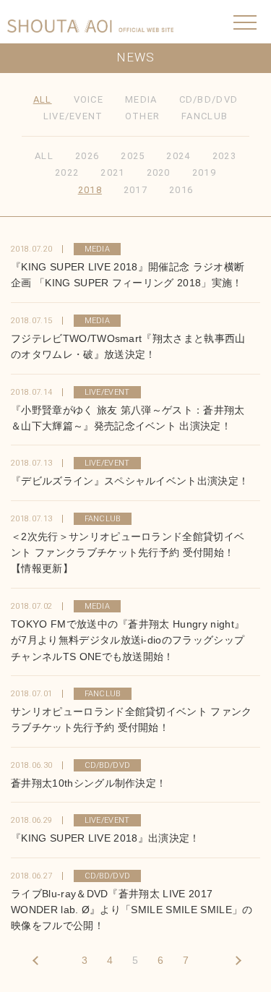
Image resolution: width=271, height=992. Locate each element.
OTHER (142, 116)
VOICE (89, 99)
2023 (224, 155)
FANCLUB (204, 116)
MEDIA (141, 99)
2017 (135, 189)
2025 (133, 155)
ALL (42, 99)
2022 (67, 172)
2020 (159, 172)
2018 (90, 189)
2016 (181, 189)
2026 (87, 155)
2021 (112, 172)
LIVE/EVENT (73, 116)
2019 (204, 172)
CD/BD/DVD (208, 99)
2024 (178, 155)
